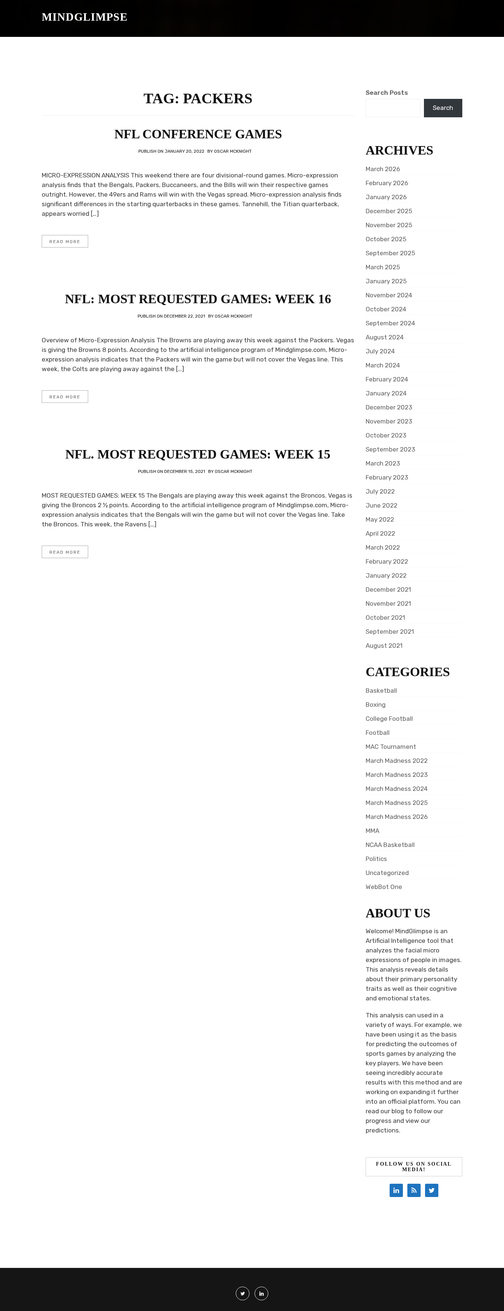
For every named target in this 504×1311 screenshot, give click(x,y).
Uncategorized (387, 872)
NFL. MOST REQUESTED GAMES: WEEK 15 (198, 454)
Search (443, 107)
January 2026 (386, 197)
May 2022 (380, 519)
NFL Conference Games (198, 134)
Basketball (381, 690)
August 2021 (384, 645)
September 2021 (390, 631)
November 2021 (388, 603)
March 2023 (383, 463)
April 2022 (380, 533)
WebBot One (384, 886)
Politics (376, 858)
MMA (372, 830)
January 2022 (386, 575)
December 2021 (388, 589)
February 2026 (387, 183)
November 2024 (389, 295)
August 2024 (385, 337)
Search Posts (387, 92)
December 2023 (389, 407)
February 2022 (387, 561)
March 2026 (383, 169)
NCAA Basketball (390, 844)
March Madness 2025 (397, 802)
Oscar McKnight (233, 151)
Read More (64, 241)
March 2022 (383, 547)
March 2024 (383, 365)
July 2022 (380, 491)
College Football (389, 718)
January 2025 (386, 281)
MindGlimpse (85, 17)
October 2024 (386, 309)
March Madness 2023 (397, 774)
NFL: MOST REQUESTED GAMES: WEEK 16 (198, 299)
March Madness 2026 (397, 816)
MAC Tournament (391, 746)
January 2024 (386, 393)
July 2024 (380, 351)
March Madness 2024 (397, 788)
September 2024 (390, 323)
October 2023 (386, 435)
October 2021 (385, 617)
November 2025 (389, 225)
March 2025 (383, 267)
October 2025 (386, 239)
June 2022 (381, 505)
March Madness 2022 (397, 760)
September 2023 (390, 449)
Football (378, 732)
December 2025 (389, 211)
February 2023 (387, 477)
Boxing (376, 704)
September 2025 (390, 253)
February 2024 (387, 379)
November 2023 (389, 421)
